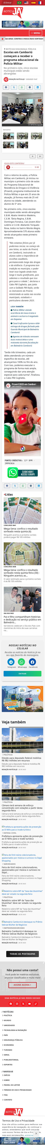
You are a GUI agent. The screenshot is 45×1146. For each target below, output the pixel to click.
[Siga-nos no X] (23, 1004)
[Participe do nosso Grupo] (23, 473)
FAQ (5, 1095)
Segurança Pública (13, 1040)
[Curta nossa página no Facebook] (11, 1004)
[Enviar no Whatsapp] (22, 87)
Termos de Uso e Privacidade (17, 1090)
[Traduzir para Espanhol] (33, 3)
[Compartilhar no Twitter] (14, 87)
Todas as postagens (22, 953)
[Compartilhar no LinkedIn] (38, 87)
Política (7, 1015)
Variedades (9, 1025)
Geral (6, 1055)
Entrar (8, 2)
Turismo (7, 1050)
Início (6, 1075)
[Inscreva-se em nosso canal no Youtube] (29, 1004)
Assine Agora (21, 985)
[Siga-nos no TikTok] (36, 1004)
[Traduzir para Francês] (40, 3)
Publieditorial (11, 1060)
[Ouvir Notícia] (8, 167)
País (5, 1035)
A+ (40, 156)
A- (32, 156)
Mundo (7, 1020)
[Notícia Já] (22, 12)
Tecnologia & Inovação (15, 1030)
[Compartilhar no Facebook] (6, 87)
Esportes (7, 1064)
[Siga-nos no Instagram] (17, 1004)
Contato (7, 1100)
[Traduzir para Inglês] (26, 3)
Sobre (6, 1080)
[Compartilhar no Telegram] (30, 87)
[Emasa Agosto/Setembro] (22, 24)
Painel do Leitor (11, 1085)
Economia (8, 1045)
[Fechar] (36, 1133)
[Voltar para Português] (19, 3)
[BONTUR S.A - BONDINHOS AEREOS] (22, 698)
